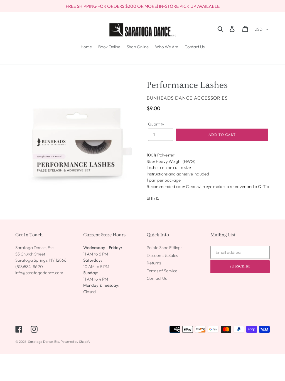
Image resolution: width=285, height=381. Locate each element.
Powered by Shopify (75, 341)
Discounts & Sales (162, 255)
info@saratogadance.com (39, 272)
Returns (154, 263)
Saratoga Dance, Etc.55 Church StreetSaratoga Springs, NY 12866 (41, 254)
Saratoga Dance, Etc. (44, 341)
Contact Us (157, 278)
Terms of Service (162, 270)
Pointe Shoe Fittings (164, 247)
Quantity (156, 124)
